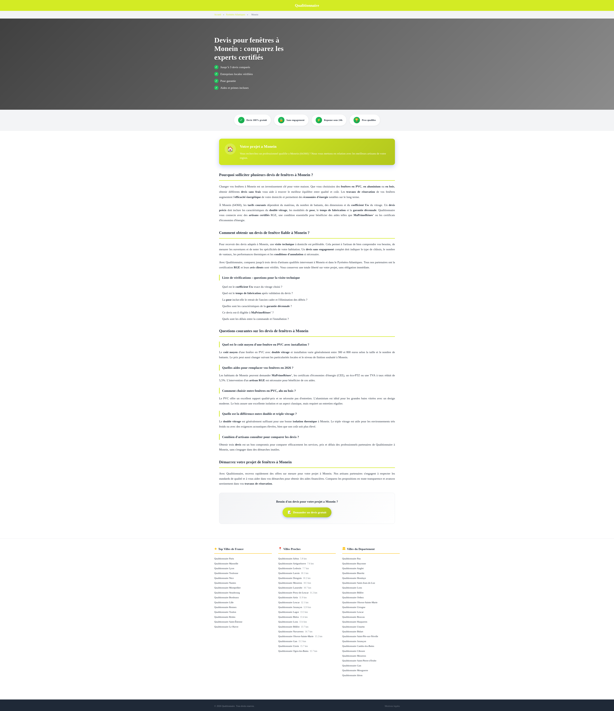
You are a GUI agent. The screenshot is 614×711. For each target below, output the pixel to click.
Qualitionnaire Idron (352, 675)
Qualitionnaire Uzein (289, 646)
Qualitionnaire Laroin (289, 573)
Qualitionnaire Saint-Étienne (228, 621)
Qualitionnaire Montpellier (227, 587)
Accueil (217, 14)
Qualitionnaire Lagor (289, 612)
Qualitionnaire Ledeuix (290, 568)
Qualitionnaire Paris (224, 558)
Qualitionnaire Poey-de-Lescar (293, 592)
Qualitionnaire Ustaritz (353, 626)
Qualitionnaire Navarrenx (291, 631)
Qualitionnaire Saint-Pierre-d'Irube (359, 660)
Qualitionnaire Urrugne (353, 607)
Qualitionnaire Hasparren (354, 621)
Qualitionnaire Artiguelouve (292, 563)
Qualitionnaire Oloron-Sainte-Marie (296, 636)
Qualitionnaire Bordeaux (226, 597)
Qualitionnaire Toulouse (226, 573)
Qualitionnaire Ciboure (353, 651)
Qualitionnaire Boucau (353, 617)
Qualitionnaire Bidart (352, 631)
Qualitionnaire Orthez (353, 597)
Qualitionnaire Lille (224, 602)
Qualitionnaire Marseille (226, 563)
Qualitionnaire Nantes (225, 582)
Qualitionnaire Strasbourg (227, 592)
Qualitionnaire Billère (289, 626)
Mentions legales (392, 706)
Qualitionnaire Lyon (224, 568)
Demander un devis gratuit (307, 512)
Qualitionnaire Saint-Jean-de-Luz (358, 582)
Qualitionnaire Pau (351, 558)
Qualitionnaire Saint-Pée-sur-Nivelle (360, 636)
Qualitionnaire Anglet (353, 568)
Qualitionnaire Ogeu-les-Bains (293, 651)
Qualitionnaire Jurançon (290, 607)
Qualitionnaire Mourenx (290, 582)
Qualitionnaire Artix (288, 597)
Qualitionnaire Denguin (290, 578)
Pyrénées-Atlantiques (235, 14)
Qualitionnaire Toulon (225, 612)
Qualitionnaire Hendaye (354, 578)
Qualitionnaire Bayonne (354, 563)
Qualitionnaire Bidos (288, 617)
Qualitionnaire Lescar (289, 602)
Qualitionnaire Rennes (225, 607)
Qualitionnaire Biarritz (353, 573)
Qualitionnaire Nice (224, 578)
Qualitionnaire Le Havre (226, 626)
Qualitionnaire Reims (224, 617)
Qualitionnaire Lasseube (290, 587)
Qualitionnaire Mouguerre (355, 670)
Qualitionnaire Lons (288, 621)
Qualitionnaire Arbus (289, 558)
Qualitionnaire (307, 5)
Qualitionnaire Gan (288, 641)
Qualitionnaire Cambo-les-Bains (358, 646)
